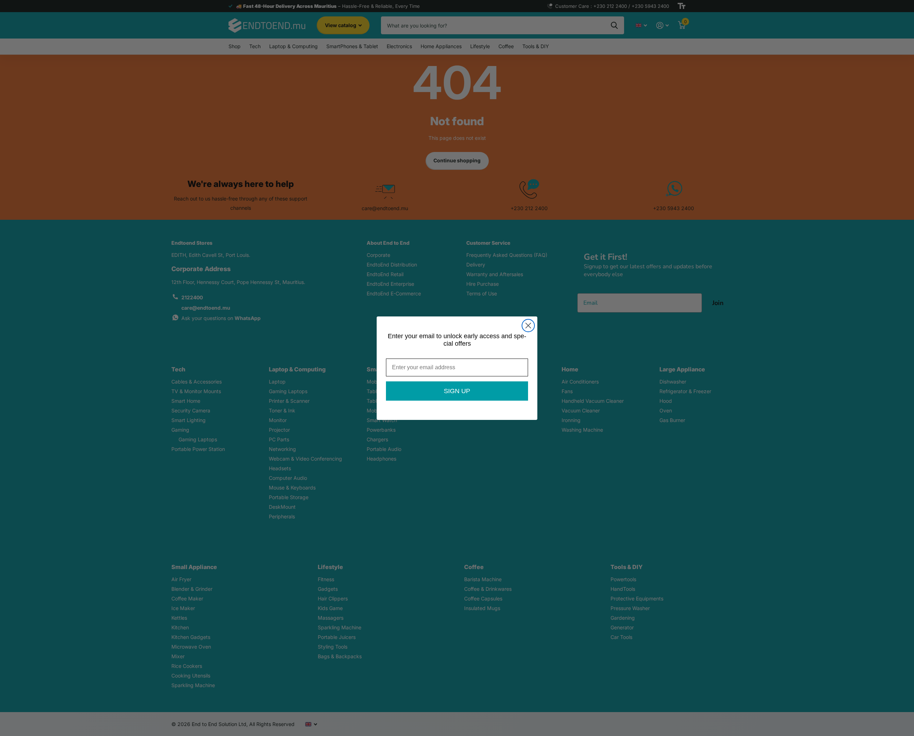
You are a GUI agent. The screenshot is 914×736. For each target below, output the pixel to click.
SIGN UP (457, 391)
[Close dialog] (528, 325)
